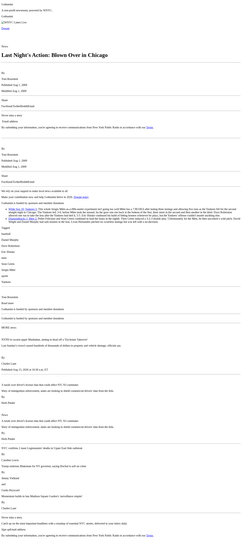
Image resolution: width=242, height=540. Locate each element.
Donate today (81, 197)
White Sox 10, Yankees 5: (23, 209)
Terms (149, 127)
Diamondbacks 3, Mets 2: (23, 218)
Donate (5, 28)
